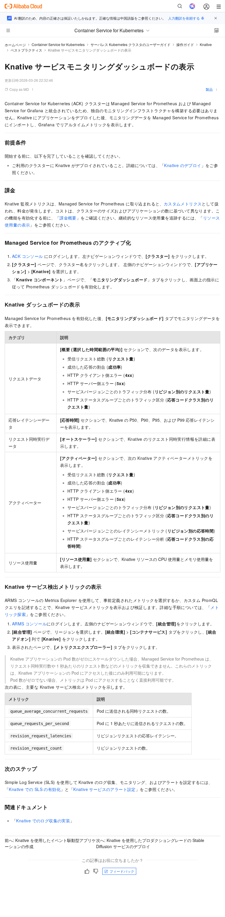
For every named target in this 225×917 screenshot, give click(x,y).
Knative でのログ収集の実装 (43, 821)
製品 (209, 89)
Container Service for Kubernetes (58, 44)
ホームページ (15, 44)
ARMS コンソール (29, 624)
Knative (206, 44)
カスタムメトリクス (183, 204)
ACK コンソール (27, 256)
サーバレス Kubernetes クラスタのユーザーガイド (131, 44)
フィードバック (122, 871)
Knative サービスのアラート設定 (104, 789)
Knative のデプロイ (182, 165)
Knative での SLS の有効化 (35, 789)
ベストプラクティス (26, 49)
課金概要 (67, 218)
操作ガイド (185, 44)
